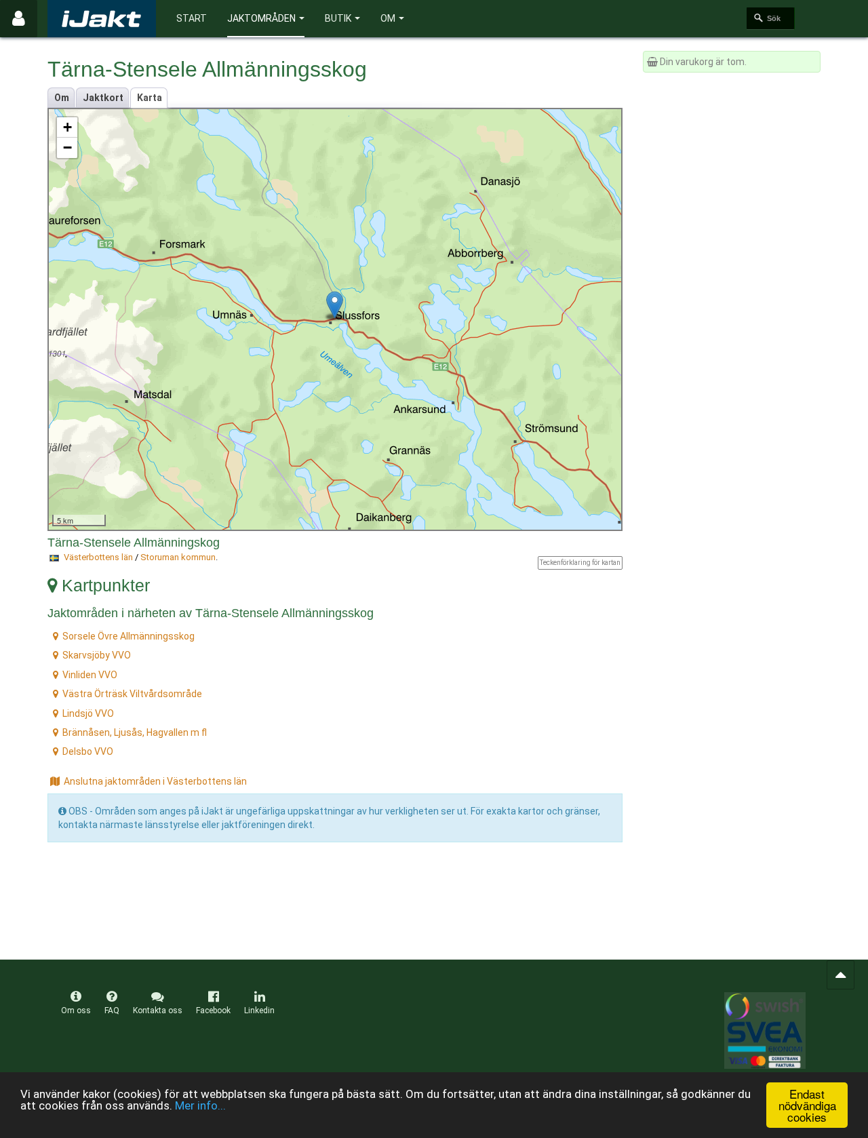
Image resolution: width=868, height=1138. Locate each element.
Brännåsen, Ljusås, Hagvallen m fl (134, 732)
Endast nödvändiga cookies (807, 1105)
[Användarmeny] (18, 18)
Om (387, 18)
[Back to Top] (840, 974)
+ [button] (67, 127)
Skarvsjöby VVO (96, 655)
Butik (338, 18)
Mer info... (200, 1105)
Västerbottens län (98, 557)
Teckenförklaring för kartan (580, 562)
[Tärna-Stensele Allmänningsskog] (334, 305)
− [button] (67, 147)
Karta (149, 97)
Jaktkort (103, 97)
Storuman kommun (178, 557)
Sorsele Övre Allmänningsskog (128, 636)
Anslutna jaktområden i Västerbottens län (155, 781)
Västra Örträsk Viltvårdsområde (132, 693)
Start (191, 18)
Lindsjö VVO (88, 713)
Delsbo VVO (87, 751)
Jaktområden (261, 18)
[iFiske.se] (101, 18)
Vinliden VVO (89, 674)
